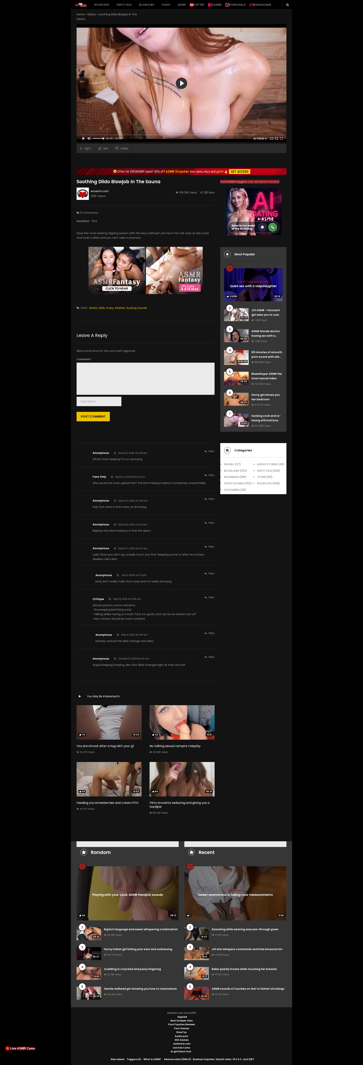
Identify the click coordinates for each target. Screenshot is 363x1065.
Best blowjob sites (182, 1020)
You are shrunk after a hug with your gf (105, 746)
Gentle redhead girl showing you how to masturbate (140, 989)
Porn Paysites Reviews (181, 1024)
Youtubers (232, 490)
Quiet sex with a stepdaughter (253, 286)
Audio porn (181, 1036)
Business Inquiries (203, 1059)
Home (81, 14)
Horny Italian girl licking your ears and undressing (138, 949)
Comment (84, 359)
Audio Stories (267, 464)
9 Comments (89, 213)
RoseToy (181, 1032)
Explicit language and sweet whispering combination (141, 929)
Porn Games (181, 1028)
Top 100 (198, 5)
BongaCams (262, 5)
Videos (91, 14)
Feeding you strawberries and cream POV (108, 803)
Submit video (223, 1059)
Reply (212, 451)
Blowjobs (146, 5)
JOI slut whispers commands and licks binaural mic (247, 949)
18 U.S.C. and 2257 (243, 1059)
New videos (117, 1059)
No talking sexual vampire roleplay (175, 746)
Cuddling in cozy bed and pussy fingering (132, 969)
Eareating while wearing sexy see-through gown (245, 929)
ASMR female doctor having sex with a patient (265, 335)
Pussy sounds (234, 483)
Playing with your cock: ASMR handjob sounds (127, 895)
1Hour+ (229, 464)
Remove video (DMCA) (177, 1059)
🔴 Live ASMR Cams (20, 1048)
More (182, 5)
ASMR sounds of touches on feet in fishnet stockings (248, 989)
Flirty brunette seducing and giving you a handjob (179, 805)
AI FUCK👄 (260, 138)
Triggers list (134, 1059)
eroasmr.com (100, 191)
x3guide (182, 1016)
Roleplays (101, 5)
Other (261, 477)
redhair (120, 308)
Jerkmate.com (181, 1043)
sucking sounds (136, 308)
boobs (93, 308)
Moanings (231, 477)
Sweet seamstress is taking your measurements (235, 895)
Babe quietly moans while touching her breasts (244, 969)
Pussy (166, 5)
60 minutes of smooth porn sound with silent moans (266, 356)
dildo (102, 308)
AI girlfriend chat (181, 1051)
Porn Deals (237, 5)
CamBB (217, 5)
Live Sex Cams (181, 1047)
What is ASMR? (152, 1059)
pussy (110, 308)
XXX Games (181, 1040)
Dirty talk (124, 5)
